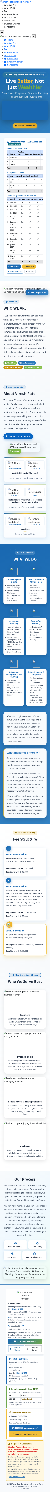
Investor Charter (17, 1349)
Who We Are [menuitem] (10, 5)
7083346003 (15, 1326)
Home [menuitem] (10, 39)
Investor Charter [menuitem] (12, 23)
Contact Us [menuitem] (9, 26)
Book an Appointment (29, 1341)
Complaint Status (34, 1349)
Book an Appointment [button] (27, 126)
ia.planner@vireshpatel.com (19, 1329)
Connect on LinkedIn (18, 436)
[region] (25, 160)
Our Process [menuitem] (10, 17)
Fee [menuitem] (5, 11)
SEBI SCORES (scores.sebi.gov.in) (26, 1428)
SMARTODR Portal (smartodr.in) (27, 1434)
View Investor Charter (17, 1477)
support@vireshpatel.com (18, 1419)
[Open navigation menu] (2, 32)
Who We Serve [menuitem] (11, 14)
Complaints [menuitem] (9, 20)
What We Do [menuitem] (10, 8)
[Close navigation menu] (34, 36)
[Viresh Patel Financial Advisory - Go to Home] (15, 1)
